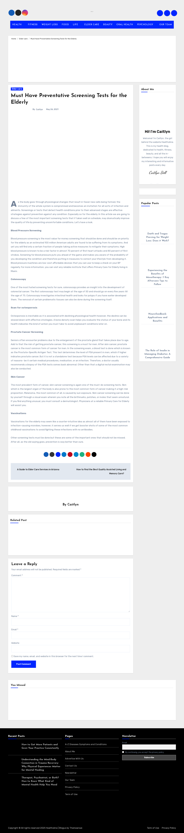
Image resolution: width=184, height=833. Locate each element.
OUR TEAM (165, 25)
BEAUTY (107, 25)
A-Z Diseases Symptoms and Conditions (86, 744)
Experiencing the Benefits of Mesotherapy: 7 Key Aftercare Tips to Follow (157, 277)
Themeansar (76, 828)
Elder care (17, 89)
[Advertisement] (92, 60)
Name (15, 616)
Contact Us (71, 765)
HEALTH (17, 25)
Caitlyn (39, 109)
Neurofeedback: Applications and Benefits (157, 317)
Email (14, 629)
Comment (17, 575)
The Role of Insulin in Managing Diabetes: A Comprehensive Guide (157, 354)
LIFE (76, 25)
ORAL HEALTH (124, 25)
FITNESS (33, 25)
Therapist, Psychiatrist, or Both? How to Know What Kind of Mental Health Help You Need (40, 781)
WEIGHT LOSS (50, 25)
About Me (70, 751)
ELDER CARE (91, 25)
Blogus (62, 828)
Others (60, 705)
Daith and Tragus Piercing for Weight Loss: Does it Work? (157, 237)
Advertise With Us (74, 758)
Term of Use (71, 794)
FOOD (65, 25)
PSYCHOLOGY (145, 25)
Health (18, 705)
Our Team (70, 780)
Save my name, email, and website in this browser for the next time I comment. (54, 656)
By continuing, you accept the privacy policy (144, 752)
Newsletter (71, 773)
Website (15, 643)
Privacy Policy (72, 787)
